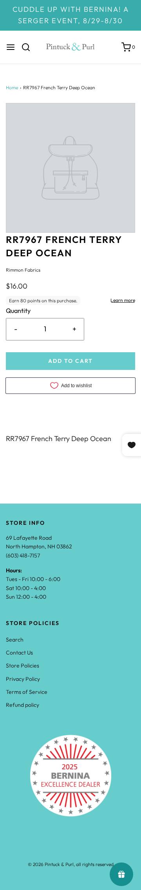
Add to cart (70, 360)
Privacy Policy (23, 678)
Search (15, 639)
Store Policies (22, 665)
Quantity (18, 310)
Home (12, 87)
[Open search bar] (28, 47)
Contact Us (19, 652)
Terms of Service (26, 691)
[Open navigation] (10, 47)
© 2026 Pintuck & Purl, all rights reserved (71, 864)
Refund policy (22, 704)
